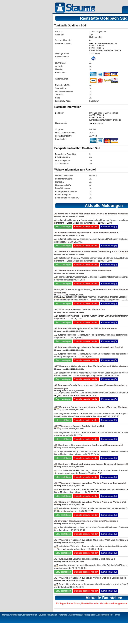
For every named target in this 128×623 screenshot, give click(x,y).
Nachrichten (31, 615)
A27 (91, 35)
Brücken (42, 615)
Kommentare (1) (109, 245)
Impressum (7, 615)
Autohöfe (63, 615)
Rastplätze (90, 615)
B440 (57, 289)
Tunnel (117, 615)
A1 (55, 213)
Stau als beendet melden (86, 226)
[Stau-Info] (76, 7)
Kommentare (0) (109, 226)
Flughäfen (52, 615)
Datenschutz (19, 615)
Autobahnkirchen (104, 615)
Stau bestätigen (63, 226)
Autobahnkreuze (76, 615)
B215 (64, 289)
